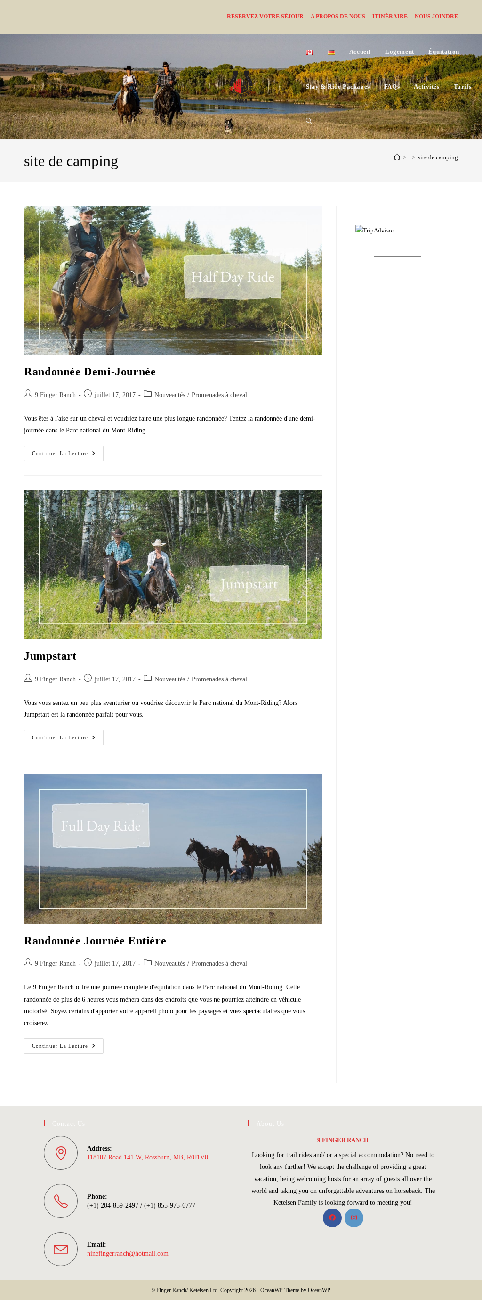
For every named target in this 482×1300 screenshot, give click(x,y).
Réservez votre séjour (265, 16)
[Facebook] (332, 1218)
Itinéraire (390, 16)
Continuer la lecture (68, 455)
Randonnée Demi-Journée (90, 371)
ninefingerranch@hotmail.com (128, 1253)
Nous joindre (436, 16)
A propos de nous (338, 16)
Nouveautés (169, 394)
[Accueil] (397, 157)
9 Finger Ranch (55, 394)
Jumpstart (50, 656)
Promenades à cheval (219, 394)
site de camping (438, 157)
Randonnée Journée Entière (95, 941)
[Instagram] (354, 1218)
